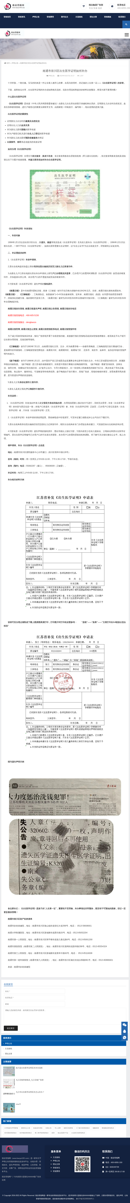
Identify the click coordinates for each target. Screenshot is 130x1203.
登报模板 (107, 17)
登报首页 (7, 17)
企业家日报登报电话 (78, 1133)
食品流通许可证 (63, 1133)
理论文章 (93, 17)
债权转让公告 (25, 1128)
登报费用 (50, 17)
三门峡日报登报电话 (83, 1128)
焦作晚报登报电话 (26, 1133)
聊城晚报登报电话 (108, 1128)
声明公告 (35, 17)
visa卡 (18, 1104)
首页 (8, 63)
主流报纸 (79, 17)
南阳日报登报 (68, 1128)
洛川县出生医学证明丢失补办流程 (29, 1068)
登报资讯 (21, 17)
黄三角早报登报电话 (41, 1133)
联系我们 (122, 17)
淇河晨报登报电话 (10, 1133)
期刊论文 (64, 17)
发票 (53, 1133)
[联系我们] (124, 1031)
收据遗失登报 (37, 1128)
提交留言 (11, 1028)
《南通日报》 (14, 291)
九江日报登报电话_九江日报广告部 (30, 1080)
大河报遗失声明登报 (11, 1128)
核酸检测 (96, 1128)
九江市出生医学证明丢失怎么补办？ (30, 1092)
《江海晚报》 (25, 294)
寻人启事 (58, 1128)
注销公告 (48, 1128)
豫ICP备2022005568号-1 (85, 1199)
